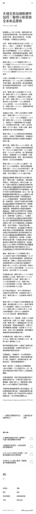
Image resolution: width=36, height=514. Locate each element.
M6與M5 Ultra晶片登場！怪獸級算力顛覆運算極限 (14, 462)
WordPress (27, 510)
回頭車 (29, 211)
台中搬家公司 (19, 218)
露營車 (11, 235)
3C (4, 3)
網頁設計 (6, 177)
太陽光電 (7, 204)
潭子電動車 (29, 244)
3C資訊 (15, 25)
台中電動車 (14, 187)
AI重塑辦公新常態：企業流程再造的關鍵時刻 (14, 446)
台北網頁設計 (8, 249)
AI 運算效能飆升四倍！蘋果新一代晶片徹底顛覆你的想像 (14, 439)
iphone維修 (23, 194)
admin (8, 25)
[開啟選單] (32, 3)
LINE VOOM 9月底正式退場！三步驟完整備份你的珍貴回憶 (15, 454)
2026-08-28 (31, 439)
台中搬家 (21, 228)
